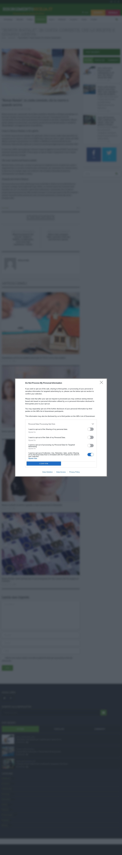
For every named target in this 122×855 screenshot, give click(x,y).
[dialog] (61, 427)
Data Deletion (47, 472)
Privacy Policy (74, 472)
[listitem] (61, 424)
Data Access (61, 472)
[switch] (90, 429)
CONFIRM (43, 463)
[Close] (102, 383)
